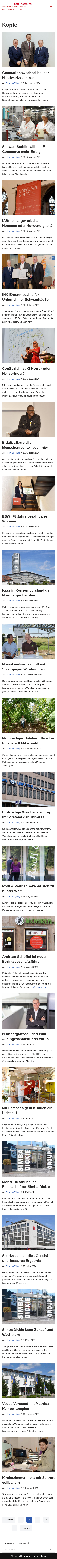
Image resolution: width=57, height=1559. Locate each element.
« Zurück (8, 1519)
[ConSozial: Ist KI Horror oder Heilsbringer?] (28, 345)
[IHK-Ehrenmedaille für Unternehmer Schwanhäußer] (28, 271)
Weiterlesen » (39, 987)
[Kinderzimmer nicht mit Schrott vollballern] (28, 1454)
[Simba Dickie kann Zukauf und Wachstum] (28, 1306)
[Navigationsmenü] (51, 6)
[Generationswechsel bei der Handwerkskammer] (28, 50)
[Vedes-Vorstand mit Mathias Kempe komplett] (28, 1380)
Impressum (8, 1543)
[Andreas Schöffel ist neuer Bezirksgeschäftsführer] (28, 933)
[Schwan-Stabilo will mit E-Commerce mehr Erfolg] (28, 123)
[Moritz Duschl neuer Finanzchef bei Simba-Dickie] (28, 1159)
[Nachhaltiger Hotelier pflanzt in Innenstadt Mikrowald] (28, 715)
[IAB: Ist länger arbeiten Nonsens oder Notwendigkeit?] (28, 197)
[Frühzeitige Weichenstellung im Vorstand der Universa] (28, 789)
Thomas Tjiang (13, 83)
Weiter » (26, 1528)
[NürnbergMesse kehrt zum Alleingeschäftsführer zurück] (28, 1011)
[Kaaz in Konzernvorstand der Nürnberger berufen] (28, 567)
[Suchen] (51, 1550)
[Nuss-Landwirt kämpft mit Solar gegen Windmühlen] (28, 641)
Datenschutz (24, 1543)
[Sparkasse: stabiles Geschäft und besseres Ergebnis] (28, 1232)
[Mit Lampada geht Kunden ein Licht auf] (28, 1085)
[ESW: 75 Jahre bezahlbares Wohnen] (28, 493)
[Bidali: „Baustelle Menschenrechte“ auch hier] (28, 419)
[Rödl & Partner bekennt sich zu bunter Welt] (28, 863)
